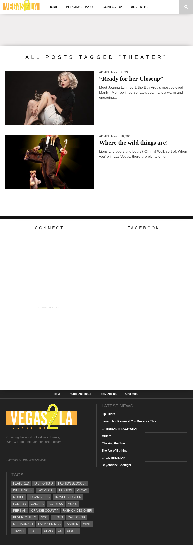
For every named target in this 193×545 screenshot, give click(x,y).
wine (87, 524)
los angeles (39, 497)
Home (53, 7)
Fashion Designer (77, 510)
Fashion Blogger (72, 483)
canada (37, 504)
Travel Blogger (67, 497)
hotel (34, 531)
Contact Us (113, 7)
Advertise (140, 7)
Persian (19, 510)
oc (60, 531)
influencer (23, 490)
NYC (44, 517)
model (18, 497)
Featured (21, 483)
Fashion (65, 490)
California (77, 517)
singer (73, 531)
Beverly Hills (24, 517)
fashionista (43, 483)
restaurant (23, 524)
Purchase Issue (80, 7)
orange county (44, 510)
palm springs (49, 524)
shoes (57, 517)
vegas (82, 490)
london (19, 504)
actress (56, 504)
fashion (71, 524)
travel (19, 531)
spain (48, 531)
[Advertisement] (96, 30)
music (72, 504)
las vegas (45, 490)
